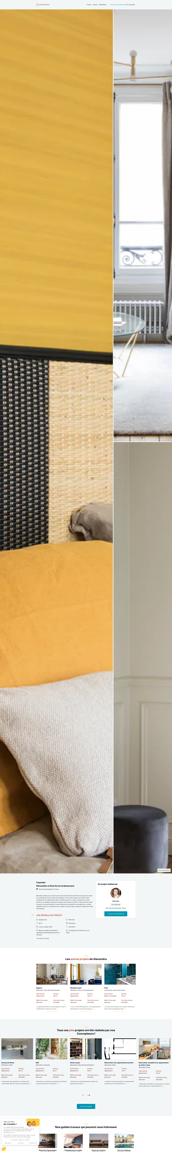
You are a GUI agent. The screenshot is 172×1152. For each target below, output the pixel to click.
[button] (4, 1149)
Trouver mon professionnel (116, 914)
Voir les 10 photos (164, 870)
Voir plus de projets (86, 1106)
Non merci (8, 1143)
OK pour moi (33, 1143)
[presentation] (84, 1095)
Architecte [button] (117, 904)
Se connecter (131, 4)
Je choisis (20, 1143)
